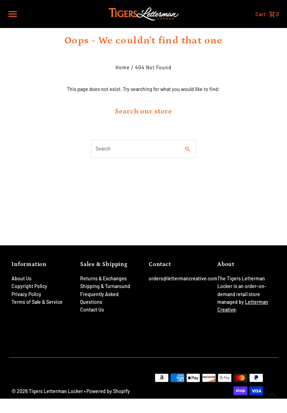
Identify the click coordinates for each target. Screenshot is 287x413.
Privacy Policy (26, 294)
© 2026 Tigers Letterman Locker (48, 391)
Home (122, 67)
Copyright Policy (29, 286)
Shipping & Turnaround (105, 286)
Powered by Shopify (108, 391)
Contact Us (92, 310)
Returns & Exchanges (103, 278)
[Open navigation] (56, 14)
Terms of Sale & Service (37, 302)
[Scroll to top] (272, 394)
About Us (21, 278)
